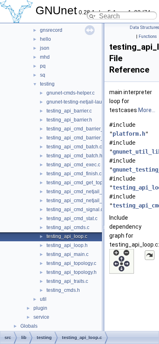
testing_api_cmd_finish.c (74, 173)
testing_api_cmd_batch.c (74, 147)
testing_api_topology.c (71, 263)
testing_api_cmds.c (67, 227)
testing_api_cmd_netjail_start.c (80, 191)
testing (47, 84)
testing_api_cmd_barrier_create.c (83, 129)
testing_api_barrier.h (69, 120)
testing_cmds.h (63, 290)
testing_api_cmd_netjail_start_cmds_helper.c (96, 200)
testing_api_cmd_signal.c (74, 209)
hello (45, 39)
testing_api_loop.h (67, 245)
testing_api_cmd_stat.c (71, 218)
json (44, 48)
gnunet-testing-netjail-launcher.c (82, 102)
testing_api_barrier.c (69, 111)
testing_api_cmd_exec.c (73, 165)
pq (43, 66)
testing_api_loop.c (66, 236)
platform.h (129, 133)
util (43, 299)
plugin (40, 308)
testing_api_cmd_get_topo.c (77, 182)
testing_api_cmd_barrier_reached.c (86, 138)
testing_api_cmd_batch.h (74, 156)
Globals (29, 326)
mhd (45, 57)
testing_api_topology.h (71, 272)
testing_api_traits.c (67, 281)
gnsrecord (51, 30)
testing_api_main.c (67, 254)
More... (146, 110)
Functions (148, 36)
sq (42, 75)
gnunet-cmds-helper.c (70, 93)
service (41, 317)
